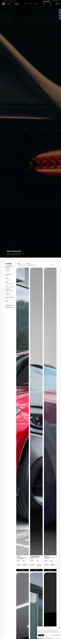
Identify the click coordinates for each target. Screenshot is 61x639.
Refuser (47, 635)
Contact (57, 3)
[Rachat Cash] (60, 15)
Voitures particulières (46, 0)
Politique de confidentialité (48, 637)
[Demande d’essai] (60, 10)
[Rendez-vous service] (60, 13)
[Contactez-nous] (60, 18)
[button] (59, 627)
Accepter (41, 635)
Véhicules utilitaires (55, 0)
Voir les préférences (55, 635)
